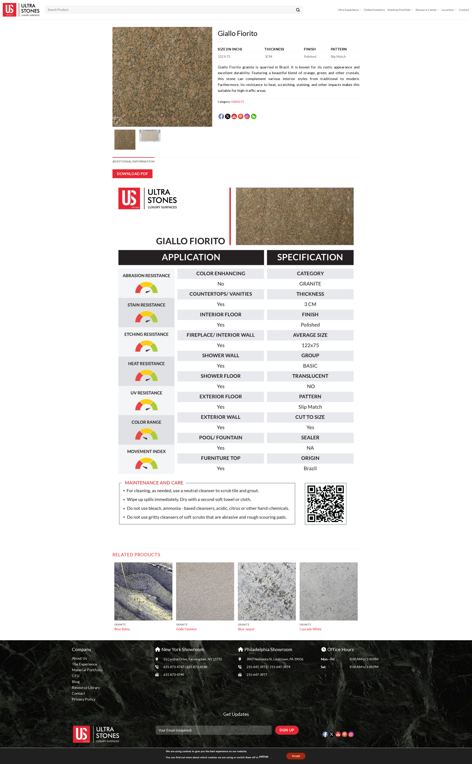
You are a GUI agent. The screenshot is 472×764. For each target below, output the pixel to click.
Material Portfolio (398, 9)
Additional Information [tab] (133, 161)
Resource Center (426, 9)
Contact (464, 9)
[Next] (205, 77)
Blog (76, 681)
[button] (118, 121)
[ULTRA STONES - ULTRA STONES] (21, 9)
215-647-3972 (257, 667)
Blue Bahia (122, 629)
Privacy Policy (84, 699)
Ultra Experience (348, 9)
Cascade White (311, 629)
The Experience (84, 664)
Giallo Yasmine (186, 629)
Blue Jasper (246, 629)
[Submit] (298, 9)
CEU (75, 675)
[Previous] (119, 77)
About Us (79, 658)
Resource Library (86, 687)
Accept (296, 756)
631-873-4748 (196, 667)
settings (263, 756)
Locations (448, 9)
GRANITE (237, 101)
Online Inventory (374, 9)
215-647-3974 (280, 667)
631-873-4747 (173, 667)
